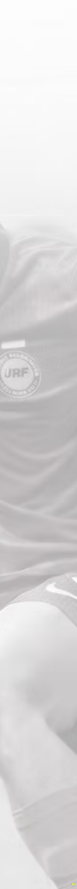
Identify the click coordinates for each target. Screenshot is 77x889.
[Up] (73, 884)
